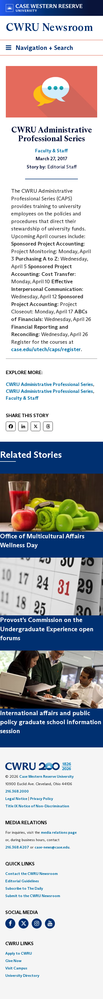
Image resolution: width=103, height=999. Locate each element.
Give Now (13, 960)
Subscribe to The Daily (24, 888)
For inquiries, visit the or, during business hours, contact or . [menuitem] (41, 840)
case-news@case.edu (52, 847)
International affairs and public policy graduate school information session (50, 722)
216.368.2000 (17, 791)
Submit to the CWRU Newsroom (32, 895)
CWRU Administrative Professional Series (49, 384)
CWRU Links (19, 943)
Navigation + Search (37, 49)
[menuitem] (51, 873)
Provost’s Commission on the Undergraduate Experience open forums (46, 629)
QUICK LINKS (20, 864)
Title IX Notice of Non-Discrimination (37, 806)
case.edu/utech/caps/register (46, 349)
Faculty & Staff (22, 398)
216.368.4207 (17, 847)
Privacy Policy (41, 798)
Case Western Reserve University (46, 776)
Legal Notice (16, 798)
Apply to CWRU (18, 953)
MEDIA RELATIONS (26, 823)
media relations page (59, 832)
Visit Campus (16, 968)
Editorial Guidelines (22, 881)
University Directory (22, 975)
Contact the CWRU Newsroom (31, 873)
